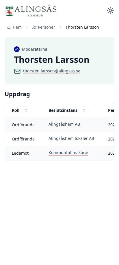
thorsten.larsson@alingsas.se (51, 71)
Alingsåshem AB (64, 124)
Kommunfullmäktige (68, 152)
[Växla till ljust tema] (110, 10)
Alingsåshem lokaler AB (71, 138)
